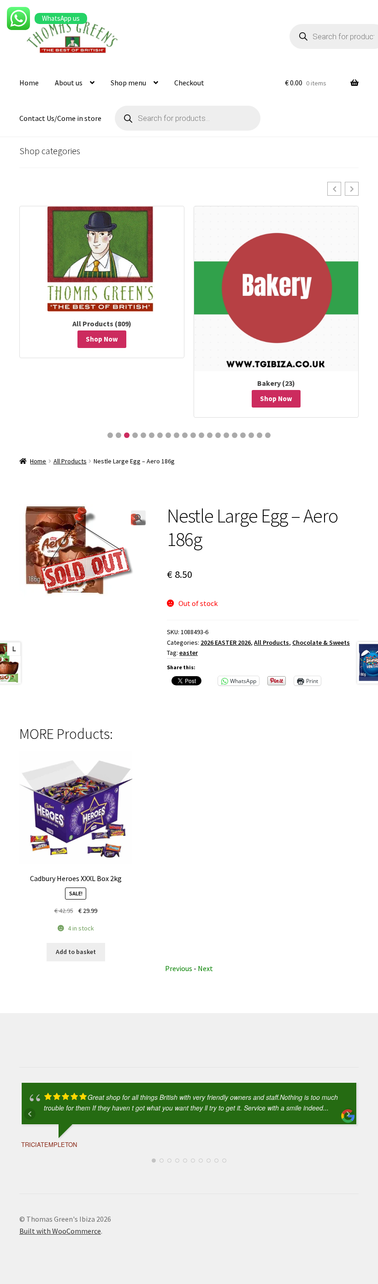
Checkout (189, 82)
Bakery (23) (276, 383)
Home (29, 82)
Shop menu (128, 82)
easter (188, 652)
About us (69, 82)
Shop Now (102, 339)
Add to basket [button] (76, 952)
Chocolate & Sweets (321, 642)
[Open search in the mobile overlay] (187, 118)
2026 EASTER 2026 (226, 642)
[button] (334, 189)
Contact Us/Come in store (60, 118)
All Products (70, 461)
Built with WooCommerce (60, 1231)
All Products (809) (101, 323)
